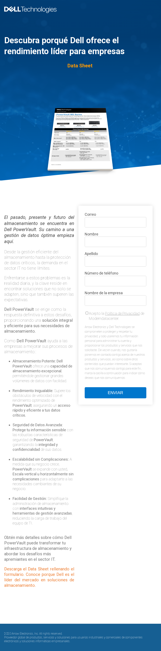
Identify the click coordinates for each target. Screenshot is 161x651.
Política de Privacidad (122, 313)
